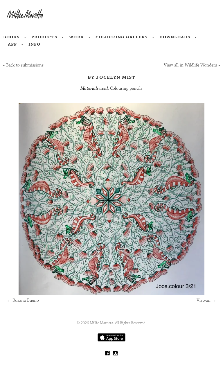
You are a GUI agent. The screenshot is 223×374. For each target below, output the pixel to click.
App (12, 44)
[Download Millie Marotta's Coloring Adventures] (111, 340)
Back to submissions (25, 65)
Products (44, 37)
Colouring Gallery (122, 37)
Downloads (174, 37)
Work (76, 37)
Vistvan (206, 300)
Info (34, 44)
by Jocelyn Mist (112, 76)
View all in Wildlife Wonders (190, 65)
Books (11, 37)
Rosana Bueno (23, 300)
